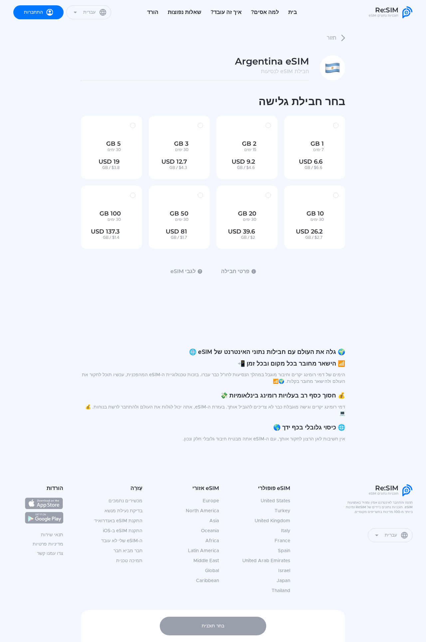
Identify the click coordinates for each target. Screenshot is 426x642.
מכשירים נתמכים (125, 501)
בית (292, 12)
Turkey (282, 511)
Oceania (210, 531)
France (282, 541)
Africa (212, 541)
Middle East (206, 561)
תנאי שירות (52, 535)
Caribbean (207, 580)
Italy (285, 531)
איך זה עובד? (226, 12)
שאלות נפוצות (184, 12)
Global (212, 570)
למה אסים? (265, 12)
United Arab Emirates (266, 561)
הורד (152, 12)
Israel (284, 570)
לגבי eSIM (183, 271)
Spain (284, 551)
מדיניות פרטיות (48, 544)
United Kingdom (272, 521)
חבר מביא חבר (127, 551)
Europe (211, 501)
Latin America (203, 551)
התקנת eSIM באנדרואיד (118, 521)
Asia (214, 521)
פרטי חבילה (235, 271)
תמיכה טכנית (129, 561)
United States (275, 501)
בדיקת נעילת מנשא (123, 511)
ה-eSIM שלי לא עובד (121, 541)
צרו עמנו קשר (50, 553)
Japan (283, 580)
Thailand (281, 590)
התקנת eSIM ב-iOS (122, 531)
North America (202, 511)
